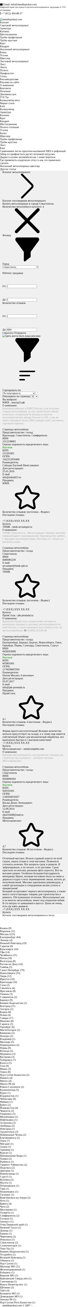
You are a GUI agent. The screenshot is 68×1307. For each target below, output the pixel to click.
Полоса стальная (9, 127)
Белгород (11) (7, 1006)
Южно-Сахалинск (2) (12, 1086)
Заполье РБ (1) (8, 1299)
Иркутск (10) (7, 979)
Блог (2, 106)
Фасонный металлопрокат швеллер (20, 166)
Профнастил (7, 73)
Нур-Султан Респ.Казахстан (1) (17, 1302)
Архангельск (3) (9, 1131)
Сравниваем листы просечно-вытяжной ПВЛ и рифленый (33, 151)
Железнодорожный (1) (12, 1269)
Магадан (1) (6, 1143)
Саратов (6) (6, 946)
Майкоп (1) (6, 1101)
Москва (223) (7, 934)
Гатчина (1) (6, 1218)
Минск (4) (5, 1080)
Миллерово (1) (8, 1209)
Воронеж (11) (7, 931)
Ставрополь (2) (8, 997)
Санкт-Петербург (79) (12, 970)
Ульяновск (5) (7, 1113)
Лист (3, 64)
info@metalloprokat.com (24, 4)
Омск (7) (5, 1140)
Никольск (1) (7, 1239)
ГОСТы (4, 97)
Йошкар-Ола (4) (9, 1107)
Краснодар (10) (8, 982)
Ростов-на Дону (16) (11, 964)
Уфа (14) (5, 952)
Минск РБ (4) (7, 1083)
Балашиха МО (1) (10, 1293)
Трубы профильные (11, 37)
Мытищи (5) (7, 1042)
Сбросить (7, 332)
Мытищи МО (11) (10, 1266)
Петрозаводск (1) (9, 1185)
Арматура (5, 28)
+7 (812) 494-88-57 (12, 13)
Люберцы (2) (7, 1125)
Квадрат (4, 46)
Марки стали (7, 103)
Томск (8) (5, 1071)
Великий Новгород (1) (12, 1257)
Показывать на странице (16, 396)
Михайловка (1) (9, 1116)
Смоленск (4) (7, 988)
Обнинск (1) (7, 1260)
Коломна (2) (7, 1179)
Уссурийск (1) (8, 1254)
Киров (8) (5, 1012)
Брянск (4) (6, 1203)
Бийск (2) (5, 1104)
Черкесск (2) (7, 1110)
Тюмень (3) (6, 994)
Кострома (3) (7, 1057)
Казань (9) (5, 928)
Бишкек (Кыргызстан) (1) (14, 1251)
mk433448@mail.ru (12, 814)
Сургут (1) (6, 1176)
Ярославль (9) (8, 991)
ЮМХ (5, 483)
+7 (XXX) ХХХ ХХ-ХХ (16, 520)
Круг (3, 43)
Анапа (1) (5, 1146)
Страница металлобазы (15, 429)
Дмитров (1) (7, 1170)
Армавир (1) (7, 1149)
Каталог (4, 22)
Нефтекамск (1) (8, 1119)
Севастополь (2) (9, 1242)
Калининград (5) (9, 1089)
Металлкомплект (11, 820)
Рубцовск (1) (7, 1272)
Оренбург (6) (7, 1027)
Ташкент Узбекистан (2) (13, 1164)
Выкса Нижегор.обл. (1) (13, 1284)
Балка (3, 52)
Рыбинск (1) (7, 1161)
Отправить (20, 332)
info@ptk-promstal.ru (13, 687)
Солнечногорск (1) (10, 1245)
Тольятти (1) (7, 1212)
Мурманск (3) (7, 1054)
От (4, 286)
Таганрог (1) (7, 1194)
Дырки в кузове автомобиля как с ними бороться (27, 157)
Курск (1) (5, 1092)
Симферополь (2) (9, 1215)
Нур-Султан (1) (8, 1263)
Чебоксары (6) (8, 1098)
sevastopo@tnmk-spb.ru (15, 565)
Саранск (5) (6, 1024)
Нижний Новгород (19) (13, 943)
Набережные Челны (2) (13, 1134)
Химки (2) (6, 1158)
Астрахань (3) (8, 1122)
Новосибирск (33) (10, 973)
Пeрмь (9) (5, 1048)
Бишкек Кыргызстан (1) (13, 1003)
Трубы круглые (8, 40)
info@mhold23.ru (11, 477)
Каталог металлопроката (16, 172)
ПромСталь (8, 693)
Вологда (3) (6, 1051)
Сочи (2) (5, 985)
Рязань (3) (5, 1068)
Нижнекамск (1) (9, 1191)
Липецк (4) (6, 940)
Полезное (5, 91)
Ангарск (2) (6, 1009)
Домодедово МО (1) (11, 1296)
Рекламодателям (9, 79)
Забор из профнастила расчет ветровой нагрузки (27, 154)
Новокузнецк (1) (9, 1173)
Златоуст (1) (6, 1221)
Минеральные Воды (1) (13, 1155)
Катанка (4, 31)
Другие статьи (8, 169)
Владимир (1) (7, 1039)
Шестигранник (8, 34)
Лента (3, 67)
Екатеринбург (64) (10, 937)
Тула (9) (4, 1065)
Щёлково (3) (7, 1287)
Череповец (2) (8, 1236)
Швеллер (5, 58)
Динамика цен (8, 94)
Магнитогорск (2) (10, 1030)
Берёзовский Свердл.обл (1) (15, 1278)
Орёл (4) (4, 1290)
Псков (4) (5, 1015)
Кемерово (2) (7, 1033)
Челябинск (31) (8, 955)
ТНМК (6, 571)
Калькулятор (7, 109)
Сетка (3, 76)
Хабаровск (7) (8, 1060)
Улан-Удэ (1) (7, 1248)
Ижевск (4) (6, 1077)
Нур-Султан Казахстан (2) (14, 1074)
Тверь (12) (5, 976)
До (4, 299)
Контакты (5, 88)
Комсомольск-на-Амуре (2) (15, 1197)
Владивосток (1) (9, 1095)
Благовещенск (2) (10, 1137)
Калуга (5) (6, 1063)
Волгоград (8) (8, 961)
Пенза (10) (6, 958)
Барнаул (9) (6, 1000)
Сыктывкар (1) (8, 1281)
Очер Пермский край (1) (14, 1224)
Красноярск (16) (9, 949)
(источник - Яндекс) (38, 511)
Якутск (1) (6, 1182)
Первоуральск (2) (9, 1045)
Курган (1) (6, 1152)
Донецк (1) (6, 1230)
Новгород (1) (7, 1128)
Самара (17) (6, 1018)
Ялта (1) (4, 1200)
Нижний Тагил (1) (10, 1227)
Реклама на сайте (9, 82)
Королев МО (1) (9, 1275)
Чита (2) (4, 1206)
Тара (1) (4, 1188)
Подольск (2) (7, 1167)
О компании (7, 85)
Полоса (4, 70)
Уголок (4, 55)
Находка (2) (6, 1036)
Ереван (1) (6, 1233)
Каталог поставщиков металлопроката (24, 200)
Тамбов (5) (6, 967)
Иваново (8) (7, 1021)
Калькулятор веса (10, 100)
